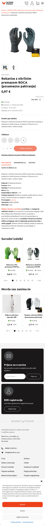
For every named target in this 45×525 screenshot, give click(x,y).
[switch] (41, 100)
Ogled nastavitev (22, 517)
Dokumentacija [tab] (20, 163)
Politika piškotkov (16, 522)
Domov (3, 10)
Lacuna (13, 200)
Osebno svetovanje (8, 463)
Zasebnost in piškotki (31, 467)
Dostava (27, 458)
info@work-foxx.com (12, 452)
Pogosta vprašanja (7, 471)
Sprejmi (22, 504)
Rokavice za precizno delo (27, 10)
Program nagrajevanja (31, 475)
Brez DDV (35, 100)
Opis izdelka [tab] (6, 163)
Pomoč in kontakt (7, 467)
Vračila (26, 463)
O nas (3, 458)
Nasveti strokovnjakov (9, 475)
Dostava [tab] (32, 163)
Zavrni (22, 511)
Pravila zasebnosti (27, 522)
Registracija (12, 409)
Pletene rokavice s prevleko (11, 209)
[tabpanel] (22, 201)
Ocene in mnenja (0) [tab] (9, 168)
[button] (41, 481)
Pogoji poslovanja (30, 471)
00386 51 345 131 (11, 448)
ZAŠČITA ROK (12, 10)
